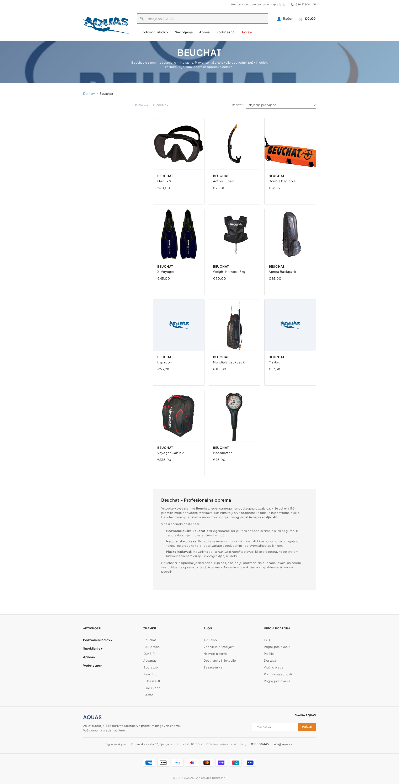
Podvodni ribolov (154, 32)
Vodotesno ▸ (92, 665)
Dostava (270, 660)
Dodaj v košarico (174, 196)
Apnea (204, 32)
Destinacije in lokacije (220, 660)
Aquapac (150, 660)
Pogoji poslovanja (277, 647)
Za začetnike (213, 667)
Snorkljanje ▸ (93, 648)
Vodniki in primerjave (219, 647)
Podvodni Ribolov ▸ (97, 640)
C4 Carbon (151, 647)
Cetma (148, 695)
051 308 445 (260, 744)
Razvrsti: (238, 105)
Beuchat (149, 640)
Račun (285, 18)
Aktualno (210, 640)
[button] (141, 105)
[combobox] (207, 18)
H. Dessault (151, 681)
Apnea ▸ (89, 657)
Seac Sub (150, 674)
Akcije (246, 32)
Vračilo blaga (273, 667)
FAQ (267, 640)
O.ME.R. (149, 653)
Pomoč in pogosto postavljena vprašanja (258, 4)
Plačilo (269, 653)
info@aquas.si (283, 744)
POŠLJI (307, 727)
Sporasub (150, 667)
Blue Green (151, 688)
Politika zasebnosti (278, 674)
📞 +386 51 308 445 (303, 4)
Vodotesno (226, 32)
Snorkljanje (184, 32)
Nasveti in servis (215, 653)
